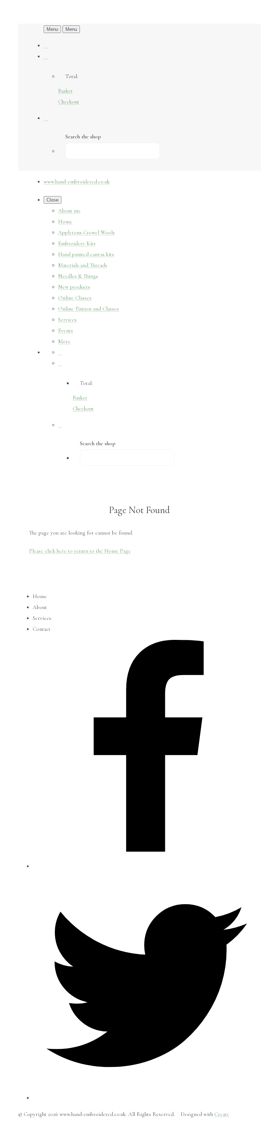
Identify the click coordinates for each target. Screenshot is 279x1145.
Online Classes (75, 298)
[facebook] (147, 866)
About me (69, 210)
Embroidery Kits (77, 243)
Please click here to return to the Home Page (80, 551)
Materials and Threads (82, 265)
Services (67, 319)
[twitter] (147, 1098)
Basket (65, 91)
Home (65, 221)
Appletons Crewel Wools (86, 232)
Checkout (68, 101)
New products (74, 287)
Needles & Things (78, 276)
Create (221, 1114)
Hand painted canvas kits (86, 254)
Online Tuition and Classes (88, 308)
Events (65, 330)
